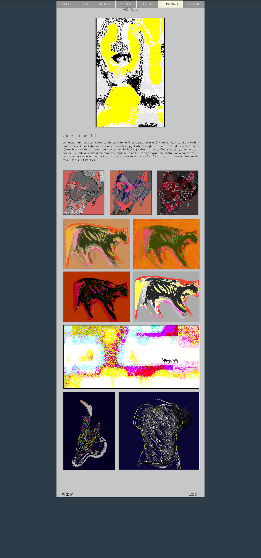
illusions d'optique (187, 146)
